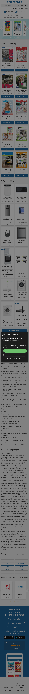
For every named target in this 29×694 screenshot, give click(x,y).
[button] (14, 358)
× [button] (25, 333)
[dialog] (14, 347)
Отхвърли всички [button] (15, 355)
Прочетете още (14, 347)
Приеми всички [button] (15, 351)
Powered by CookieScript (21, 361)
